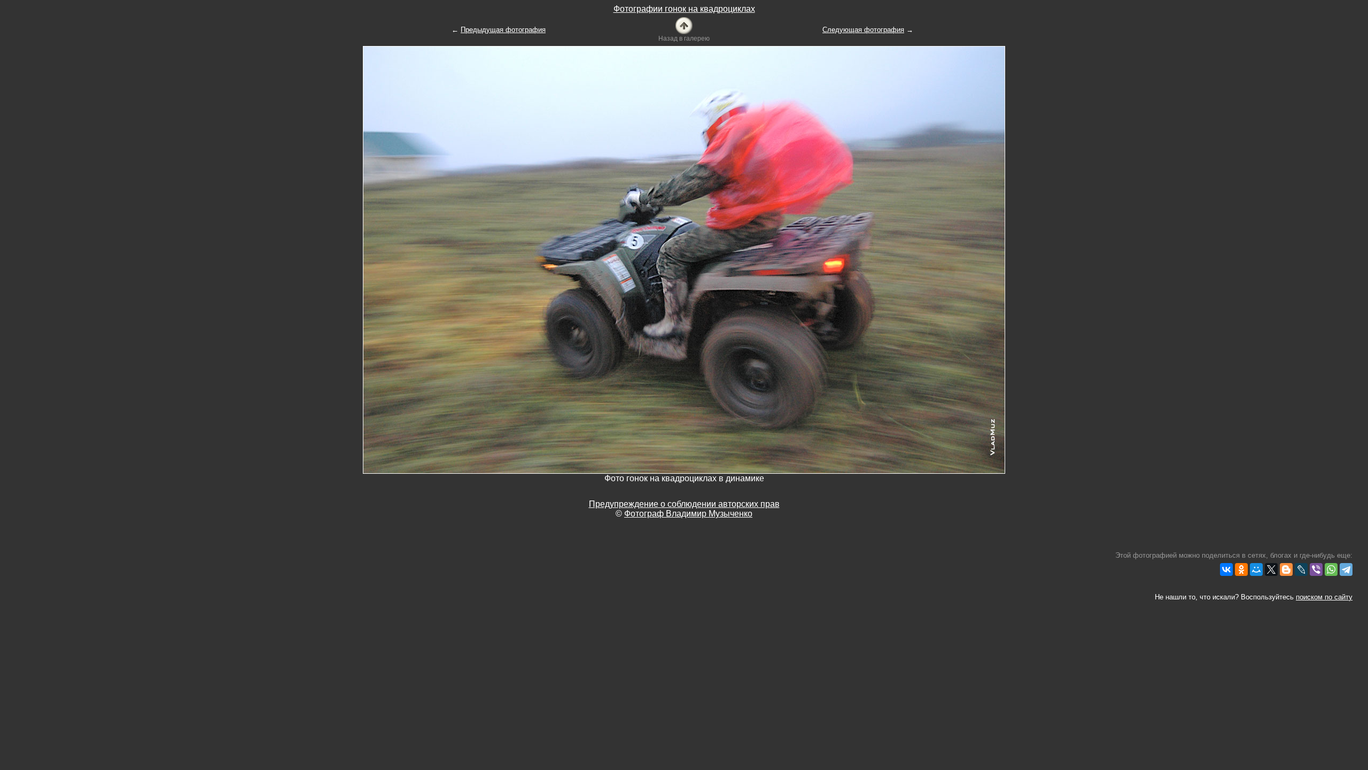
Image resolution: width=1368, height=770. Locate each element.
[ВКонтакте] (1226, 569)
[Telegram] (1346, 569)
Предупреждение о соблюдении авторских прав (684, 504)
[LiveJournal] (1301, 569)
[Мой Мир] (1256, 569)
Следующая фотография (863, 30)
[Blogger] (1286, 569)
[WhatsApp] (1331, 569)
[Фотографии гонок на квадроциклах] (684, 24)
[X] (1271, 569)
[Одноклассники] (1241, 569)
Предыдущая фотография (503, 30)
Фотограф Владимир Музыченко (688, 513)
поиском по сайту (1324, 597)
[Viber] (1316, 569)
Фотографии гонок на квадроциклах (684, 8)
